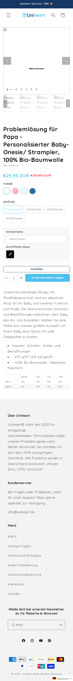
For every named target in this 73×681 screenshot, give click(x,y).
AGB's (12, 536)
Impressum (16, 584)
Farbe (8, 184)
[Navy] (32, 191)
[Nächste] (66, 61)
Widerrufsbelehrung (23, 565)
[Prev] (5, 103)
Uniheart (26, 673)
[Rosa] (15, 191)
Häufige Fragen (19, 546)
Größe (9, 202)
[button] (8, 15)
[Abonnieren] (60, 625)
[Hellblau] (23, 191)
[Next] (68, 103)
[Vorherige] (7, 61)
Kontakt (14, 594)
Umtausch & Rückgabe (24, 555)
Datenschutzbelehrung (24, 574)
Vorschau (36, 269)
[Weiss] (6, 191)
